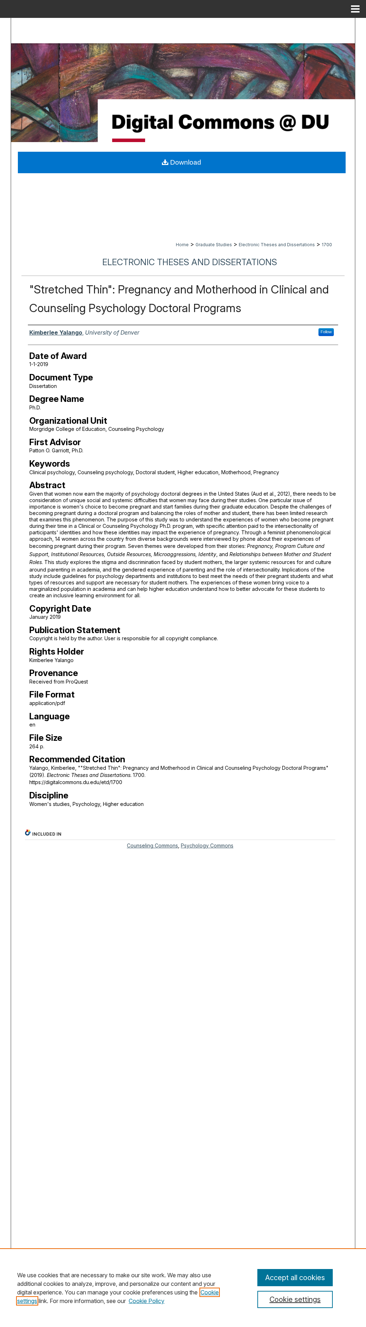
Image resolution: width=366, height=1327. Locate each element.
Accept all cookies (295, 1277)
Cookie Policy (146, 1300)
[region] (183, 1287)
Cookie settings (295, 1299)
